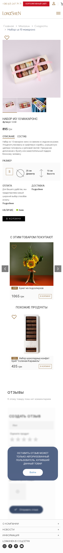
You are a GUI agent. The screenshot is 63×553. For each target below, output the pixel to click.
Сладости (41, 26)
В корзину (13, 219)
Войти (33, 472)
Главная (8, 26)
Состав (22, 136)
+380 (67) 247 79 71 (12, 4)
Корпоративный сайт (36, 4)
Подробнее (8, 203)
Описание (9, 136)
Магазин (24, 26)
